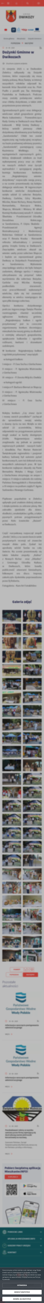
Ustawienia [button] (22, 1285)
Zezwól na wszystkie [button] (22, 1299)
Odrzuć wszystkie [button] (22, 1292)
